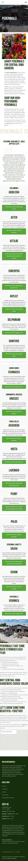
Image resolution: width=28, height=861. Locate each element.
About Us (4, 786)
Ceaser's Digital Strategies (9, 858)
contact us (24, 724)
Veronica (14, 600)
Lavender (14, 470)
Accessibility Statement (8, 797)
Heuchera (14, 425)
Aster (14, 217)
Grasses (14, 398)
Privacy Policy (5, 795)
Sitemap (4, 792)
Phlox (14, 521)
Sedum (14, 572)
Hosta (14, 449)
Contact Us (5, 789)
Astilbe (14, 241)
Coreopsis (14, 271)
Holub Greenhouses (11, 72)
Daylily (14, 296)
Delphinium (14, 320)
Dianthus (14, 341)
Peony (14, 494)
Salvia (14, 548)
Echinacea (14, 372)
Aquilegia (14, 192)
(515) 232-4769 (10, 811)
